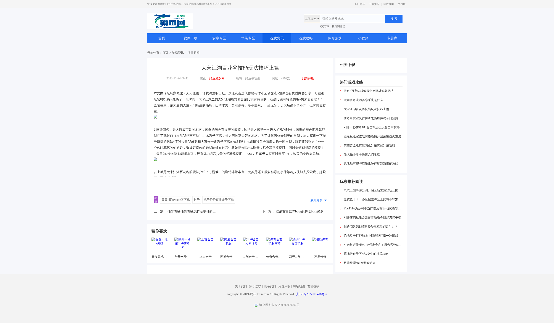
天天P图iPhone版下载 (175, 199)
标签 (156, 199)
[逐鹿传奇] (320, 246)
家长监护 (255, 286)
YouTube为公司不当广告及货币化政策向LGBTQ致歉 (373, 208)
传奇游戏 (334, 38)
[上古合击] (205, 246)
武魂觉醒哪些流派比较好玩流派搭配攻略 (371, 163)
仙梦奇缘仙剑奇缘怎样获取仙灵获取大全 (196, 211)
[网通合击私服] (228, 246)
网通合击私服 (228, 256)
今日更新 (359, 4)
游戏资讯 (277, 38)
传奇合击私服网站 (274, 256)
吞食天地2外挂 (159, 256)
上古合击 (206, 256)
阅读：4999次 (281, 78)
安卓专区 (219, 38)
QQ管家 (324, 26)
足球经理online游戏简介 (359, 263)
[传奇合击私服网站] (274, 246)
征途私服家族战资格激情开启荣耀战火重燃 (372, 136)
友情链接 (313, 286)
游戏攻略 (306, 38)
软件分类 (388, 4)
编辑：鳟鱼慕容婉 (248, 78)
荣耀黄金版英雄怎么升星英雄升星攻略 (369, 145)
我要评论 (308, 78)
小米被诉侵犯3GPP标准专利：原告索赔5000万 (373, 244)
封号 (197, 199)
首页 (161, 38)
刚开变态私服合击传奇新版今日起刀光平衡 (372, 217)
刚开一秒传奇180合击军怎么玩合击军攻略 (372, 127)
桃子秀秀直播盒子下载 (219, 199)
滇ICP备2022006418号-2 (311, 294)
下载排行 (374, 4)
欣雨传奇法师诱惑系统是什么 (363, 100)
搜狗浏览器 (338, 26)
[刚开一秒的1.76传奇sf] (182, 246)
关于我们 (241, 286)
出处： (212, 78)
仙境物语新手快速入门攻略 (362, 154)
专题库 (392, 38)
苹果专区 (248, 38)
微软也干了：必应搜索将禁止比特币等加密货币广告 (373, 199)
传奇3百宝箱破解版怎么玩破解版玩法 (369, 91)
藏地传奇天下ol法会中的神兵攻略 (366, 254)
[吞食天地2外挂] (159, 246)
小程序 (363, 38)
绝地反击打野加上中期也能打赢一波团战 (371, 235)
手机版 (402, 4)
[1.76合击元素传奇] (251, 246)
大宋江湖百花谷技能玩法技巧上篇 (366, 109)
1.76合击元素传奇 (251, 256)
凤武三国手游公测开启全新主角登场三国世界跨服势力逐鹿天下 (373, 190)
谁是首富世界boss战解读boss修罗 (300, 211)
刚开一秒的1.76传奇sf (182, 256)
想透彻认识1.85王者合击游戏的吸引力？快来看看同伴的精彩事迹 (373, 226)
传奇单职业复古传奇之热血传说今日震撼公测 (373, 118)
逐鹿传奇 (320, 256)
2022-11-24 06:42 (177, 78)
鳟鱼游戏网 (216, 78)
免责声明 (284, 286)
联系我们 (270, 286)
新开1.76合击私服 (297, 256)
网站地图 (299, 286)
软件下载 (190, 38)
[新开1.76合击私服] (297, 246)
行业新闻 (193, 52)
